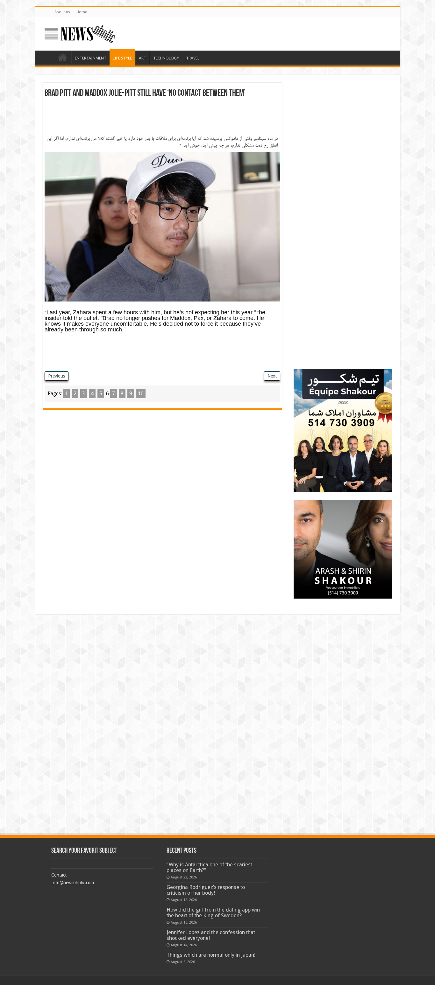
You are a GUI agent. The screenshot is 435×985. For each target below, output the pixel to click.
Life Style (122, 58)
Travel (192, 58)
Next (272, 375)
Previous (56, 375)
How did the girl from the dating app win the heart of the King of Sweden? (213, 913)
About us (62, 12)
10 (141, 394)
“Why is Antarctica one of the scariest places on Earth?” (209, 867)
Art (142, 58)
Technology (166, 58)
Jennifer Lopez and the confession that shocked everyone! (211, 935)
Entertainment (90, 58)
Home (81, 12)
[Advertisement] (162, 115)
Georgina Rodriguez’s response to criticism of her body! (206, 890)
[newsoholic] (80, 32)
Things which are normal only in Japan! (211, 955)
